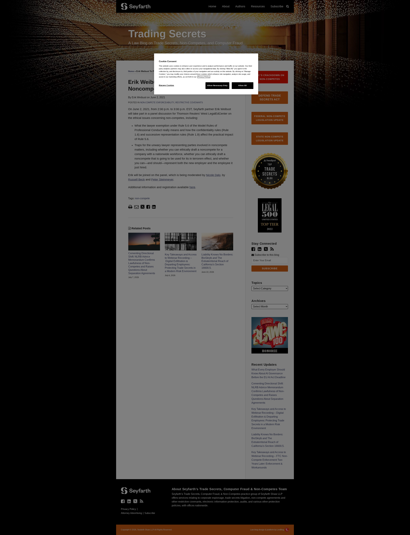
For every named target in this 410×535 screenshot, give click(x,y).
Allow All (242, 85)
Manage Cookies (166, 85)
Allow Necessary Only (217, 85)
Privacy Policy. (204, 77)
